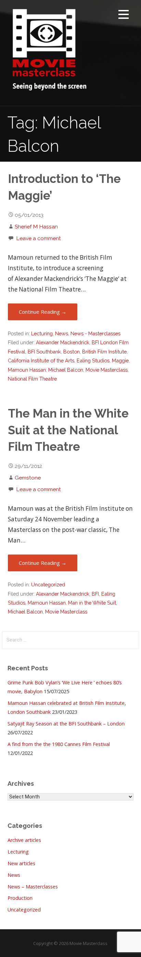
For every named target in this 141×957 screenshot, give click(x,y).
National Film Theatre (32, 379)
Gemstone (28, 477)
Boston (71, 352)
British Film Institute (104, 352)
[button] (123, 15)
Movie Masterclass (107, 370)
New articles (21, 863)
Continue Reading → (42, 311)
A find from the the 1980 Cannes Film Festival (59, 744)
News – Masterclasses (33, 886)
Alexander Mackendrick (62, 342)
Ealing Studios (93, 360)
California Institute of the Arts (41, 360)
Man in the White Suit (92, 603)
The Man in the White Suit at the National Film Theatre (68, 430)
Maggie (120, 360)
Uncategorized (48, 584)
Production (20, 898)
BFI (95, 594)
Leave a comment (38, 238)
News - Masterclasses (95, 333)
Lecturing (42, 333)
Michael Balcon (65, 370)
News (61, 333)
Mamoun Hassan (27, 370)
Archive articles (24, 840)
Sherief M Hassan (36, 226)
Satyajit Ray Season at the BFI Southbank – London (66, 723)
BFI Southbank (44, 352)
